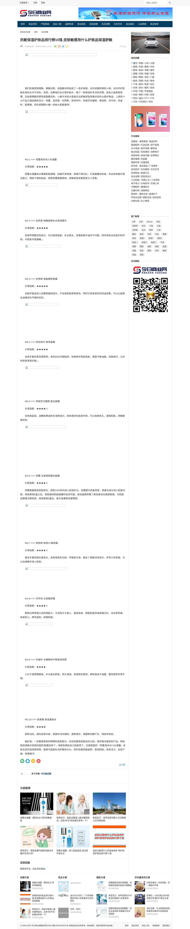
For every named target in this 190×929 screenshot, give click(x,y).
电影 (149, 246)
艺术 (157, 251)
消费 (134, 246)
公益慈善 (142, 24)
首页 (23, 24)
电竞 (157, 246)
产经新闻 (45, 24)
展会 (134, 234)
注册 (35, 3)
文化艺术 (118, 24)
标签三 (144, 242)
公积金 (135, 230)
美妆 (149, 251)
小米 (159, 230)
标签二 (154, 242)
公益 (159, 226)
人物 (151, 226)
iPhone (149, 222)
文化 (157, 234)
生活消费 (106, 24)
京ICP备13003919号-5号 (58, 925)
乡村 (143, 226)
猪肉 (141, 246)
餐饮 (135, 63)
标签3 (159, 238)
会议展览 (130, 24)
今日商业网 (29, 46)
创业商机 (81, 24)
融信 (164, 251)
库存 (141, 234)
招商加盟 (93, 24)
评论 (124, 46)
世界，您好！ (76, 909)
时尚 (134, 238)
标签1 (142, 238)
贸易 (141, 255)
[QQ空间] (33, 761)
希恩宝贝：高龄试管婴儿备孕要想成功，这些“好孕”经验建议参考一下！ (43, 912)
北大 (143, 230)
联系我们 (166, 925)
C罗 (133, 222)
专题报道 (23, 3)
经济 (141, 251)
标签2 (151, 238)
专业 (158, 222)
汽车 (162, 242)
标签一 (135, 242)
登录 (43, 3)
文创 (149, 234)
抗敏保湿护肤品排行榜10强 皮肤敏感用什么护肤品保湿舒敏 (43, 898)
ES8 (141, 222)
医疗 (151, 230)
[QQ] (28, 761)
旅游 (164, 234)
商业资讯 (33, 24)
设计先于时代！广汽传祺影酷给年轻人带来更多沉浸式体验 (81, 898)
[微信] (22, 761)
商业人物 (57, 24)
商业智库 (154, 24)
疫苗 (164, 246)
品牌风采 (69, 24)
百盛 (134, 251)
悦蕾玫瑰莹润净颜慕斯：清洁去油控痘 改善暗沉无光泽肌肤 (120, 911)
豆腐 (134, 255)
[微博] (38, 761)
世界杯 (135, 226)
